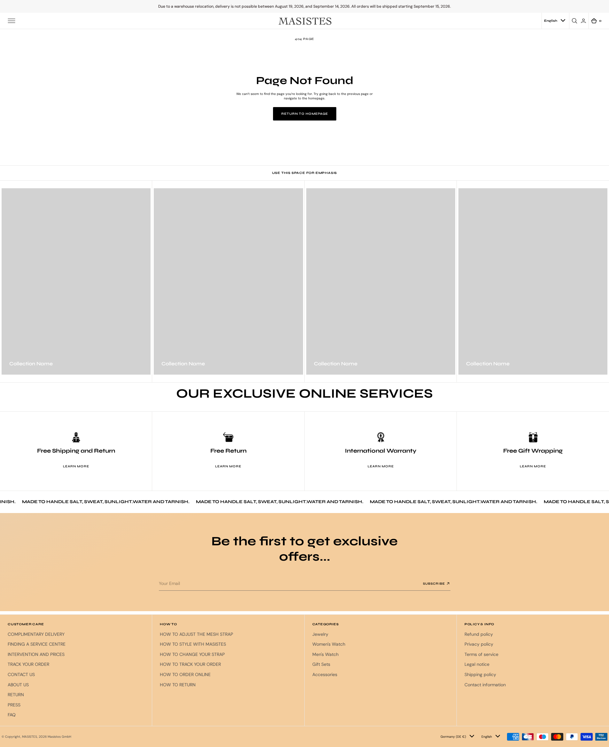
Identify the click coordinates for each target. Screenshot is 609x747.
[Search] (575, 21)
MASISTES (29, 737)
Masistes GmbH (59, 737)
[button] (11, 21)
